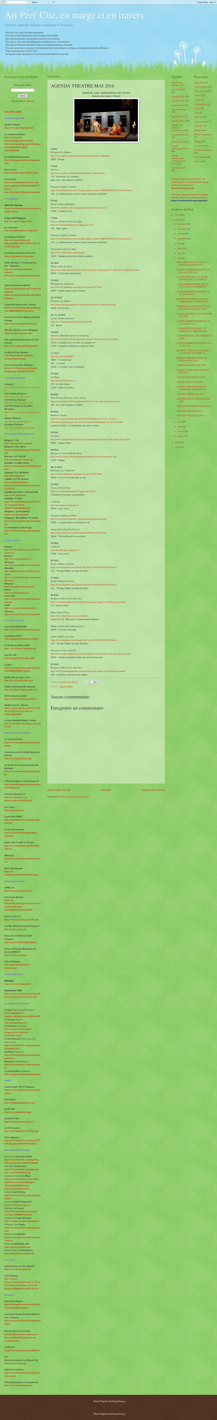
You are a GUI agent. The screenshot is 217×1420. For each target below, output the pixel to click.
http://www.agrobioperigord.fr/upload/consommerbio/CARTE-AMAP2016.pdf (22, 147)
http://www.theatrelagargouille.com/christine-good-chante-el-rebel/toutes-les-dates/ (88, 601)
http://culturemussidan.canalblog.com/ (22, 571)
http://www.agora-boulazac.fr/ (18, 558)
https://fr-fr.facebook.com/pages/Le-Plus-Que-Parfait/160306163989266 (21, 1161)
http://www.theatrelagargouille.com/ (20, 689)
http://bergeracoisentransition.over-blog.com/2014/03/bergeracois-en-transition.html (21, 1337)
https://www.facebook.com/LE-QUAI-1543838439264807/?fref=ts (22, 669)
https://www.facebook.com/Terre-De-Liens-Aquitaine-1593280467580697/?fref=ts (22, 185)
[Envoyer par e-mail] (86, 682)
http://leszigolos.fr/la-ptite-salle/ (19, 658)
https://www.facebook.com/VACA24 (21, 919)
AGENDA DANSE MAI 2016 (190, 381)
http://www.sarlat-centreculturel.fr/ (20, 608)
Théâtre (197, 141)
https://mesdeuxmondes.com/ (18, 333)
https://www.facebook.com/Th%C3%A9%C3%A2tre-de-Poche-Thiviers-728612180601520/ (22, 711)
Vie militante (200, 156)
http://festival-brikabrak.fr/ (63, 356)
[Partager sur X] (92, 682)
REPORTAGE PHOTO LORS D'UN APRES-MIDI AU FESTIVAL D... (193, 300)
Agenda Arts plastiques (176, 84)
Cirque (197, 99)
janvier (180, 436)
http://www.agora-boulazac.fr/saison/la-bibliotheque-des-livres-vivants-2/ (84, 418)
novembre (182, 228)
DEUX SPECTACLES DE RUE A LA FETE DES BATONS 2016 (193, 263)
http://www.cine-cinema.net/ (16, 396)
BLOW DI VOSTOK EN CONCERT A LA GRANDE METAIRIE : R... (194, 352)
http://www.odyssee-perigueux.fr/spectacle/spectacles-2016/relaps (80, 155)
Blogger (122, 1401)
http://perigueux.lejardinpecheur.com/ (22, 1074)
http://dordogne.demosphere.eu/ (19, 1102)
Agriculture (199, 82)
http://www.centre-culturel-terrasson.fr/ (22, 614)
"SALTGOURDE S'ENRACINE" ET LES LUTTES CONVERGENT (193, 285)
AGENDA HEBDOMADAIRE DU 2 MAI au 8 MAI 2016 (193, 359)
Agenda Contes (178, 100)
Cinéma (197, 95)
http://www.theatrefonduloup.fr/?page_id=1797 (72, 224)
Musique (198, 130)
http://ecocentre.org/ (14, 810)
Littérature (199, 125)
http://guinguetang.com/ (15, 1022)
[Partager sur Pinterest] (98, 682)
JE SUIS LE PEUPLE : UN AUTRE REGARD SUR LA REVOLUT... (192, 278)
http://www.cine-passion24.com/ (18, 402)
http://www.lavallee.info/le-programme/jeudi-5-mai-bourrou (78, 173)
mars (179, 426)
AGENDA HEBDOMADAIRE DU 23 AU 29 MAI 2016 (193, 293)
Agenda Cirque (178, 96)
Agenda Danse (177, 105)
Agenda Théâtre (66, 686)
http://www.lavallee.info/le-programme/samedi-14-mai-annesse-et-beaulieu (84, 339)
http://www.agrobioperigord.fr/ (19, 127)
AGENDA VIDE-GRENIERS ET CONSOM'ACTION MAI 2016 (192, 388)
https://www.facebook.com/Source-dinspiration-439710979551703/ (20, 369)
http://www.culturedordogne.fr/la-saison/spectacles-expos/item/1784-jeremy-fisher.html (90, 439)
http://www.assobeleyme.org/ (18, 758)
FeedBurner (29, 101)
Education (198, 116)
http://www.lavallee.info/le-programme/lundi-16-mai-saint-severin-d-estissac (85, 401)
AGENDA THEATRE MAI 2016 (191, 377)
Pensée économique (203, 134)
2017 (177, 214)
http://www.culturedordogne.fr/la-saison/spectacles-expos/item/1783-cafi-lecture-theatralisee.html (95, 269)
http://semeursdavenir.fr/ (16, 482)
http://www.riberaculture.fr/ (16, 592)
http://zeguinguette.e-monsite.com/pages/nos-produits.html (22, 1014)
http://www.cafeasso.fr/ (15, 495)
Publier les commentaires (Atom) (74, 796)
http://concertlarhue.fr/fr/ (16, 1188)
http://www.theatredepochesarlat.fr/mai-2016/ (71, 321)
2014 (177, 447)
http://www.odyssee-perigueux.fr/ (19, 586)
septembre (182, 238)
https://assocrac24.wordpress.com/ (20, 996)
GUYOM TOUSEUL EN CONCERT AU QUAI (194, 337)
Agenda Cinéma (178, 89)
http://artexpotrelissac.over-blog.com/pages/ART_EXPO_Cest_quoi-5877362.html (22, 243)
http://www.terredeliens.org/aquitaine (22, 192)
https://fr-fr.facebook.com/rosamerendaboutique (22, 275)
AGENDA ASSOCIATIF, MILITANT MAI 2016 (193, 371)
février (180, 431)
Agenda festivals (178, 141)
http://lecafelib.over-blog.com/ (18, 459)
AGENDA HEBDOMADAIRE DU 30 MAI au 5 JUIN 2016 (193, 271)
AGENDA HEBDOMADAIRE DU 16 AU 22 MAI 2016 (193, 322)
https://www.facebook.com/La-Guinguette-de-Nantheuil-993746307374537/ (18, 1032)
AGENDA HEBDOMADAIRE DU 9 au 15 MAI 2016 (194, 344)
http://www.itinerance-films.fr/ (19, 1121)
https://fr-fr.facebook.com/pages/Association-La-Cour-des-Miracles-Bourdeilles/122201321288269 (22, 905)
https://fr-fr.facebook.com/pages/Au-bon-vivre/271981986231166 (21, 1171)
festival (197, 161)
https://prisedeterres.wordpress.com (21, 172)
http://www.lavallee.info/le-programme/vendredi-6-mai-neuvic (79, 207)
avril (179, 421)
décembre (181, 223)
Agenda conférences (180, 134)
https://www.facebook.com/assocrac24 (22, 993)
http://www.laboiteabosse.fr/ (17, 1269)
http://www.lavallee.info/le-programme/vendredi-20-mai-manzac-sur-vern (84, 456)
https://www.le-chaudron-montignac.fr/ (22, 565)
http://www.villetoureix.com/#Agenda (68, 252)
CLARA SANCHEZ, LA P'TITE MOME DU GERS (194, 315)
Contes (197, 108)
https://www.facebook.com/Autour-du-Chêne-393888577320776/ (21, 1213)
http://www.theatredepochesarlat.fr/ (20, 698)
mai (179, 258)
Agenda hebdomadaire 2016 (180, 147)
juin (179, 253)
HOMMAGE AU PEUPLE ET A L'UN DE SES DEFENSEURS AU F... (193, 307)
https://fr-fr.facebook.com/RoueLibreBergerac (21, 873)
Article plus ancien (153, 790)
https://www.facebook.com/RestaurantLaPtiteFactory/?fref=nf (78, 532)
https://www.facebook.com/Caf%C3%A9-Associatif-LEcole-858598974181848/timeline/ (22, 505)
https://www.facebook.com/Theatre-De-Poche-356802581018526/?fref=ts (84, 567)
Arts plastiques (200, 86)
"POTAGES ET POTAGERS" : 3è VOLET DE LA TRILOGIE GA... (192, 330)
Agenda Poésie (177, 116)
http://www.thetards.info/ (16, 514)
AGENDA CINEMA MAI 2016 (190, 393)
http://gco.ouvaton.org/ (15, 1363)
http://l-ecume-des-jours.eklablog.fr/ (21, 1221)
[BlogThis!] (89, 682)
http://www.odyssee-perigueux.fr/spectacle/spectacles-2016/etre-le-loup (83, 304)
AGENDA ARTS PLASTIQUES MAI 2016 (193, 400)
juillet (180, 248)
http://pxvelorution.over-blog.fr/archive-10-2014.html (18, 799)
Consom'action (200, 104)
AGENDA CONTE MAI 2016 (190, 410)
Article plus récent (58, 790)
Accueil (106, 790)
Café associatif (200, 91)
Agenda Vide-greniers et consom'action (177, 127)
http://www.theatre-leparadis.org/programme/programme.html (79, 518)
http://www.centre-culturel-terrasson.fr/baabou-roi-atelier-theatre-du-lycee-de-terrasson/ (90, 653)
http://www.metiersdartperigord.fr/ (21, 346)
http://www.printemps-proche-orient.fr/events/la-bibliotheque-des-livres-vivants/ (87, 421)
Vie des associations (203, 149)
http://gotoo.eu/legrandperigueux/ (20, 942)
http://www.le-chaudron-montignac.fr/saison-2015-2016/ (76, 287)
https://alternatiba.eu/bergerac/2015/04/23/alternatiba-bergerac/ (22, 1306)
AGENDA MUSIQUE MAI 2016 (191, 365)
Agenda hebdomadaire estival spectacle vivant (178, 159)
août (179, 243)
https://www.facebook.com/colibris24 (21, 1350)
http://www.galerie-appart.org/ (18, 221)
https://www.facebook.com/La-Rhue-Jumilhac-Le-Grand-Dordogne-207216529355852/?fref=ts (21, 1182)
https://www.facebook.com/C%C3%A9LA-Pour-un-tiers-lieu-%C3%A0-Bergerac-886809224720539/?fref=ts (22, 1285)
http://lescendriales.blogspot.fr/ (65, 505)
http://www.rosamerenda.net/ (18, 269)
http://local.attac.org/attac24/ (18, 890)
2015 (177, 442)
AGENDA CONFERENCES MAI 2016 (194, 406)
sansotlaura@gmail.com (182, 188)
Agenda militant (178, 167)
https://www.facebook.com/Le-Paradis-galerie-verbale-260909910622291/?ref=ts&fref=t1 (91, 190)
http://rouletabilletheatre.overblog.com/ (22, 629)
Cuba (196, 112)
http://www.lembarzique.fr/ (17, 1205)
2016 (177, 219)
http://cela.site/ (11, 1278)
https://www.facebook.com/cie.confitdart (69, 615)
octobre (181, 233)
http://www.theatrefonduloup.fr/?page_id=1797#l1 (73, 491)
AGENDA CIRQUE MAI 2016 (190, 415)
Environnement (201, 121)
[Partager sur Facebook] (95, 682)
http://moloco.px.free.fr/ (15, 929)
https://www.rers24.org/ (15, 955)
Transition (198, 145)
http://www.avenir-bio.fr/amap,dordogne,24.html (18, 139)
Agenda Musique (178, 109)
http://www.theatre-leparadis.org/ (20, 648)
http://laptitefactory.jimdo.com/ (19, 1253)
